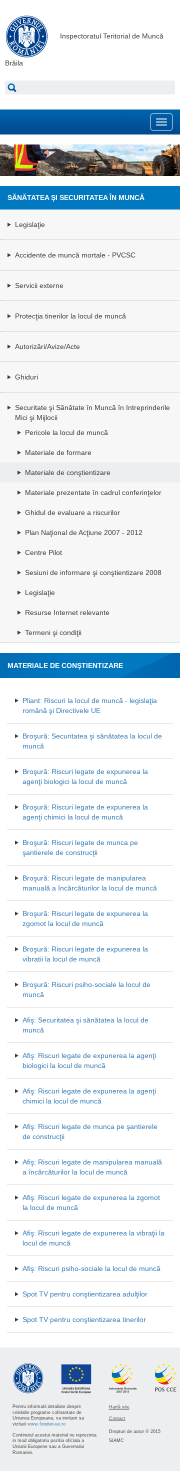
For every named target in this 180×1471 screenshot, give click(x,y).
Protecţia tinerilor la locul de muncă (70, 316)
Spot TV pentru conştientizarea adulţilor (85, 1294)
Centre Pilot (43, 552)
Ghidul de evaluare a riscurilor (72, 512)
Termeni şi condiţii (53, 632)
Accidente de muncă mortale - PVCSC (75, 255)
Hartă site (119, 1407)
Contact (117, 1418)
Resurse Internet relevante (67, 612)
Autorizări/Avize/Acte (47, 346)
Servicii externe (39, 286)
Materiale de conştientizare (67, 472)
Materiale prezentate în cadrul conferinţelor (93, 492)
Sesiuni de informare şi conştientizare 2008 (93, 572)
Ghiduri (26, 377)
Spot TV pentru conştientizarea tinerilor (84, 1320)
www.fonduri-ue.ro (47, 1424)
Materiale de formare (58, 452)
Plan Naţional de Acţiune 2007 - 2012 (83, 532)
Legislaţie (30, 224)
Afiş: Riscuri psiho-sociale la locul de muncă (91, 1268)
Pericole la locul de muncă (66, 432)
